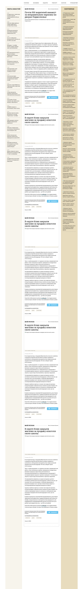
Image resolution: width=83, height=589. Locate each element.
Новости (27, 103)
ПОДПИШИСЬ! (54, 97)
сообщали (43, 90)
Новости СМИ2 (28, 106)
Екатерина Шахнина (54, 114)
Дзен (33, 103)
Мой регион (29, 9)
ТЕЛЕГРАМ (39, 103)
